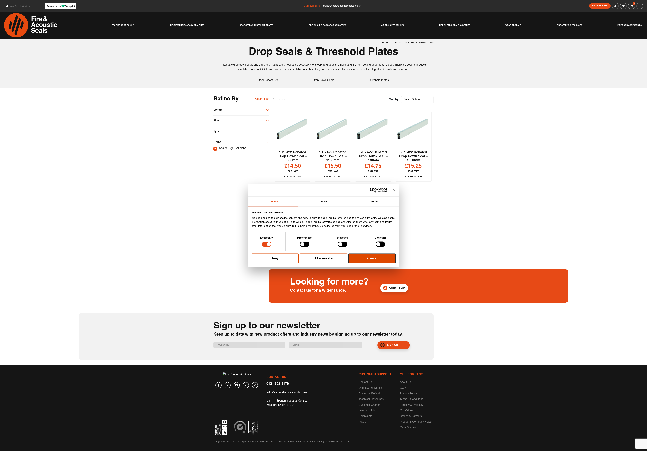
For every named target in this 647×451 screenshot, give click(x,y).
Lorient (278, 69)
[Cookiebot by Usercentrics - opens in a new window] (372, 190)
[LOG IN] (615, 6)
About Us (405, 382)
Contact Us (365, 382)
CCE (265, 69)
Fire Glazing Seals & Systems (454, 25)
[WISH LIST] (623, 6)
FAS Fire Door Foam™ (123, 25)
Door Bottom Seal (268, 80)
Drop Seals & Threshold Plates (256, 25)
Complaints (365, 416)
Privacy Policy (408, 393)
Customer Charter (369, 405)
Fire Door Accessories (629, 25)
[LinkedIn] (246, 385)
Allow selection (324, 258)
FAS (258, 69)
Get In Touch (397, 288)
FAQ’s (362, 422)
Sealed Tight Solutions (232, 148)
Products (397, 43)
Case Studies (408, 427)
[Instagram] (255, 385)
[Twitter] (228, 385)
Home (385, 43)
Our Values (406, 410)
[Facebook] (218, 385)
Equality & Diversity (411, 405)
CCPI (403, 388)
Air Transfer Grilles (392, 25)
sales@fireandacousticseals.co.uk (342, 6)
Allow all (372, 258)
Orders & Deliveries (370, 388)
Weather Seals (513, 25)
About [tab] (374, 201)
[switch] (304, 244)
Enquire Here (600, 6)
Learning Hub (367, 410)
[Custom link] (246, 427)
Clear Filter (262, 99)
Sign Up (392, 344)
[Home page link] (57, 25)
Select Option (412, 99)
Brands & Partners (411, 416)
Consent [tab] (273, 201)
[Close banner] (394, 190)
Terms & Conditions (411, 399)
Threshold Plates (378, 80)
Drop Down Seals (323, 80)
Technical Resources (371, 399)
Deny (275, 258)
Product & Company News (416, 422)
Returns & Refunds (370, 393)
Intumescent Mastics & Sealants (187, 25)
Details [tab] (323, 201)
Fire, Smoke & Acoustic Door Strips (327, 25)
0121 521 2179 (312, 6)
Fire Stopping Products (569, 25)
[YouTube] (237, 385)
